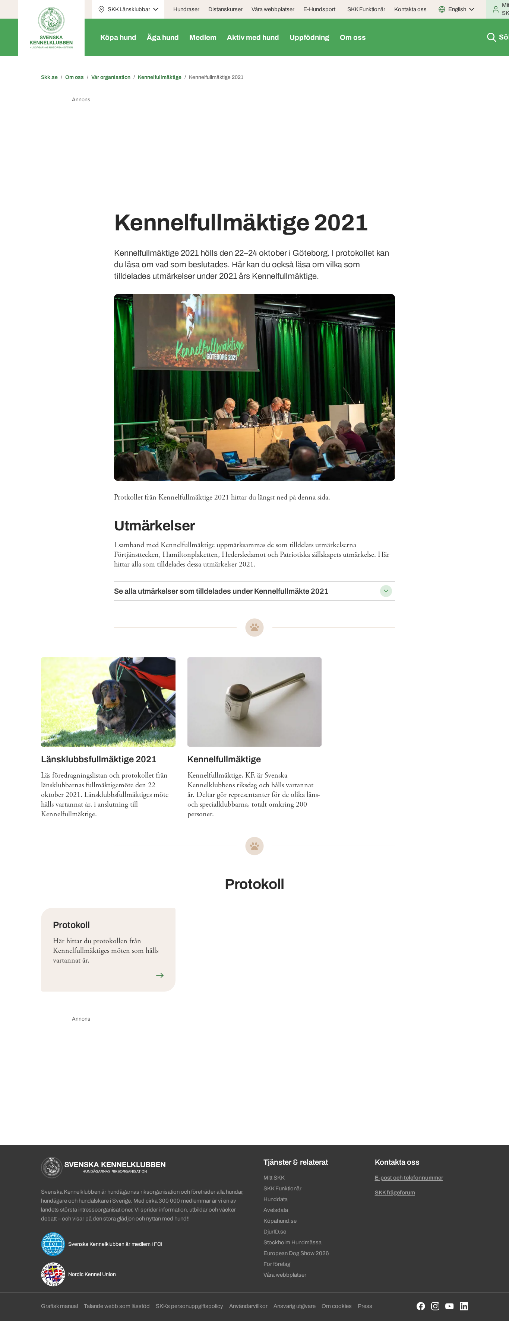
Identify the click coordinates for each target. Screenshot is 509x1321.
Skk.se (49, 77)
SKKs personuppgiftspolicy (189, 1306)
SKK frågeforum (395, 1193)
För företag (276, 1264)
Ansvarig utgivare (295, 1306)
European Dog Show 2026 (296, 1253)
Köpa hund (118, 37)
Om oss (353, 37)
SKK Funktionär (366, 9)
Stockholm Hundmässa (292, 1242)
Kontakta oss (410, 9)
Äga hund (163, 37)
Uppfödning (309, 37)
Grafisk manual (59, 1306)
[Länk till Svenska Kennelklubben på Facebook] (421, 1306)
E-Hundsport (319, 9)
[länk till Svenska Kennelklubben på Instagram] (435, 1306)
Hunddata (275, 1199)
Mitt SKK (274, 1178)
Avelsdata (275, 1210)
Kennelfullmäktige (159, 77)
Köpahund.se (280, 1221)
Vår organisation (110, 77)
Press (365, 1306)
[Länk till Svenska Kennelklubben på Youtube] (449, 1306)
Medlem (202, 37)
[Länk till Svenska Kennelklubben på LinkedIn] (464, 1306)
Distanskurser (225, 9)
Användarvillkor (248, 1306)
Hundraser (186, 9)
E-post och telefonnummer (409, 1178)
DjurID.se (274, 1232)
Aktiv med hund (253, 37)
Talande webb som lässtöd (117, 1306)
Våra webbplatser (273, 9)
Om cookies (337, 1306)
